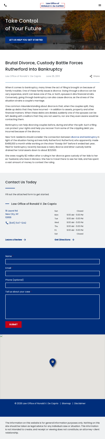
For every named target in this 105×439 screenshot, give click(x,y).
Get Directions (62, 239)
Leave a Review (13, 239)
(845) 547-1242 (17, 222)
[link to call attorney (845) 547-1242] (5, 5)
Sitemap (66, 403)
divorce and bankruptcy (84, 137)
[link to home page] (52, 5)
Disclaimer (80, 403)
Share (96, 76)
